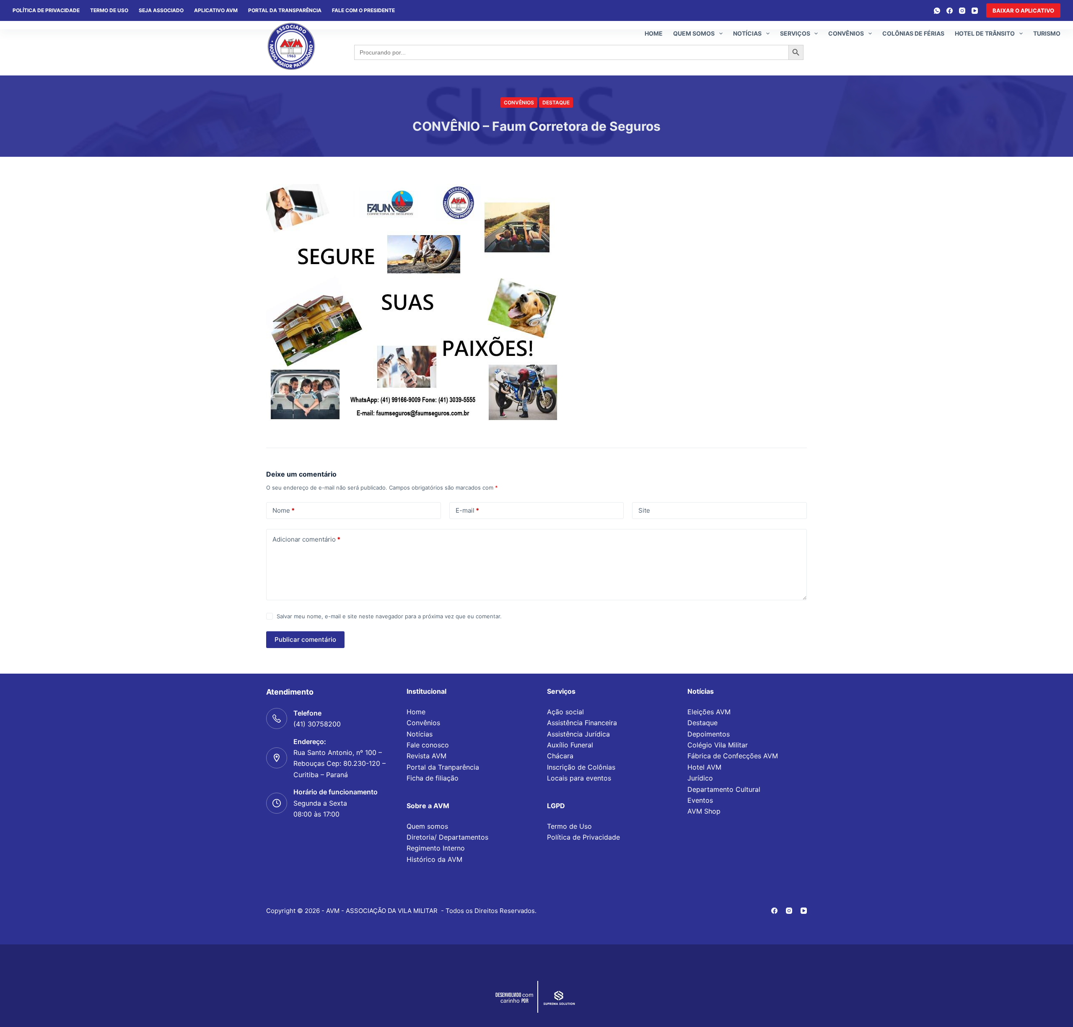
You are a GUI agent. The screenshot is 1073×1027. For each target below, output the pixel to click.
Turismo (1046, 33)
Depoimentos (708, 734)
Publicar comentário (305, 639)
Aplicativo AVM (216, 10)
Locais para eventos (579, 778)
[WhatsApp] (937, 11)
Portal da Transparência (284, 10)
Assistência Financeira (582, 722)
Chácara (560, 756)
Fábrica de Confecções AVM (732, 756)
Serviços (795, 33)
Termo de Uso (109, 10)
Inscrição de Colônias (581, 767)
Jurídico (700, 778)
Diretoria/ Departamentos (447, 837)
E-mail (467, 510)
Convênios (846, 33)
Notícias (747, 33)
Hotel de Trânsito (985, 33)
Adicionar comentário (306, 539)
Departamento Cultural (723, 789)
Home (654, 33)
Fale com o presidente (363, 10)
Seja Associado (161, 10)
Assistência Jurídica (578, 734)
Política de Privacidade (583, 837)
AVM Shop (704, 811)
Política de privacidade (46, 10)
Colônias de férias (913, 33)
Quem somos (694, 33)
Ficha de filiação (433, 778)
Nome (283, 510)
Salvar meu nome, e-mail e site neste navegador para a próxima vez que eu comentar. (389, 616)
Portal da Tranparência (443, 767)
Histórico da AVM (434, 859)
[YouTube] (975, 11)
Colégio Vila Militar (717, 745)
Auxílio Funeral (570, 745)
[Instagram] (962, 11)
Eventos (700, 800)
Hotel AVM (704, 767)
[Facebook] (949, 11)
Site (644, 510)
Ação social (565, 712)
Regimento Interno (436, 848)
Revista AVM (426, 756)
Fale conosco (428, 745)
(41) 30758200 (317, 724)
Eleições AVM (709, 712)
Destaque (556, 102)
